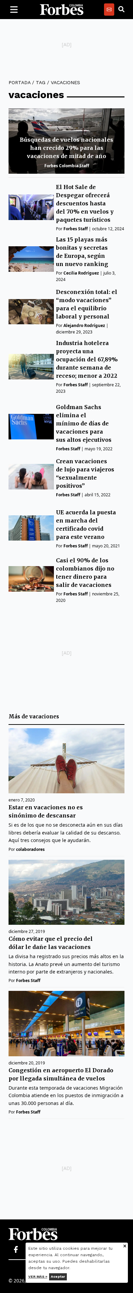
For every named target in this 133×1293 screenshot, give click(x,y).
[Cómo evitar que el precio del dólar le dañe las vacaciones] (66, 892)
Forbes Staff (75, 229)
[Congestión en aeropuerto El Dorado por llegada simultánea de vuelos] (66, 1023)
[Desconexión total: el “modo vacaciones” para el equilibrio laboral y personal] (31, 312)
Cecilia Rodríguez (81, 273)
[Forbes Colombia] (62, 9)
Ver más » (37, 1276)
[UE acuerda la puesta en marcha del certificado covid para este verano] (31, 528)
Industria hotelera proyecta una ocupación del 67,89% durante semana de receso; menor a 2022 (87, 359)
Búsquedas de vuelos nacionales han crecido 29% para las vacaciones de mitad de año (66, 147)
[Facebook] (16, 1249)
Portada (19, 82)
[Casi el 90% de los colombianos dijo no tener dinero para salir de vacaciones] (31, 579)
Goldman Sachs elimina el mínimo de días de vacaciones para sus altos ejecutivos (84, 423)
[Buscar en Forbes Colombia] (121, 9)
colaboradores (30, 849)
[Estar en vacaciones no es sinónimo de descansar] (66, 760)
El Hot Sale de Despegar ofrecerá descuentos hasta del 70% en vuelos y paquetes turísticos (85, 203)
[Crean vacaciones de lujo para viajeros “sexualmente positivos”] (31, 476)
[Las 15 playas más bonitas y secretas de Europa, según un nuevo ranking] (31, 259)
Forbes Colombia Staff (66, 166)
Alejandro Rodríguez (84, 325)
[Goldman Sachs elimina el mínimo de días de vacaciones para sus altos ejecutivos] (31, 426)
